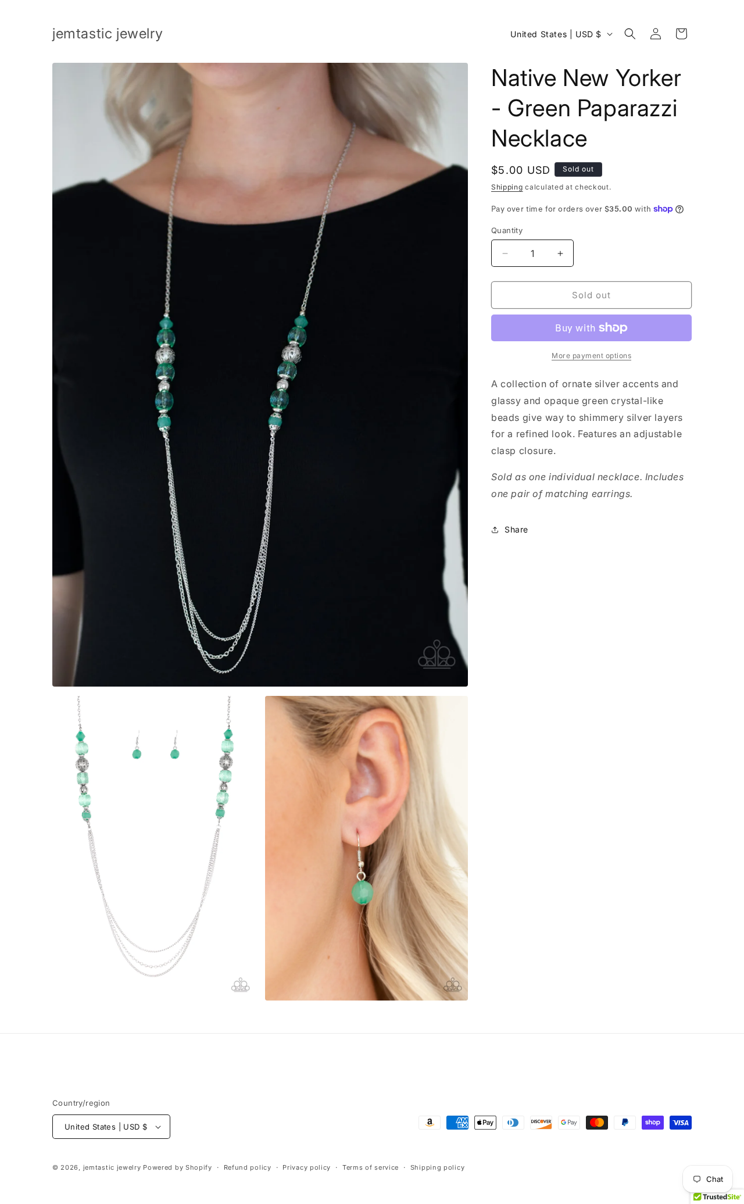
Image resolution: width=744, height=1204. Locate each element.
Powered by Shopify (177, 1167)
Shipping (507, 187)
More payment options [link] (591, 355)
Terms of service (370, 1167)
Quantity (507, 230)
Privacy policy (306, 1167)
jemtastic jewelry (112, 1167)
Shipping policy (437, 1167)
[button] (630, 34)
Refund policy (247, 1167)
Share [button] (516, 529)
